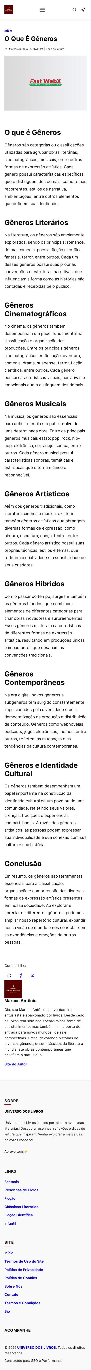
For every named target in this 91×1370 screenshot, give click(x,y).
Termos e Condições (22, 1303)
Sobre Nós (13, 1286)
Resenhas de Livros (21, 1190)
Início (8, 30)
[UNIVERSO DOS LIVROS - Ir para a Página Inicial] (8, 9)
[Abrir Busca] (74, 9)
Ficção (9, 1198)
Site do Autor (15, 1064)
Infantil (10, 1223)
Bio (7, 1311)
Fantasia (11, 1182)
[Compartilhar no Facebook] (21, 975)
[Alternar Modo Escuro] (83, 9)
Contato (11, 1294)
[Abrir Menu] (42, 9)
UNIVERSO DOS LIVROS (36, 1347)
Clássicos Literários (21, 1207)
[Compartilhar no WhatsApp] (9, 975)
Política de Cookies (20, 1278)
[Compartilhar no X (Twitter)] (32, 975)
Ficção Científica (18, 1215)
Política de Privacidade (23, 1269)
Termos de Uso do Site (24, 1261)
